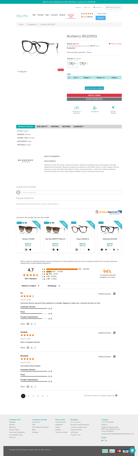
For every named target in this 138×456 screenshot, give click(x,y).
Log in (88, 7)
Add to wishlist (116, 44)
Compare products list (79, 427)
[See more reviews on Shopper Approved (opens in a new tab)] (35, 324)
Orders (57, 427)
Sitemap (35, 432)
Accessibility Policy (16, 435)
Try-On (19, 222)
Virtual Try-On (76, 435)
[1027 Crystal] (109, 249)
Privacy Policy (14, 429)
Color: (70, 59)
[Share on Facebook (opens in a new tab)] (28, 324)
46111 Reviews (33, 279)
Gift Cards (74, 432)
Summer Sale (71, 16)
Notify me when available (94, 88)
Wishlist (58, 429)
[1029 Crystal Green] (113, 249)
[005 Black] (88, 249)
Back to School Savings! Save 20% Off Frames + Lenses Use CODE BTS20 (69, 2)
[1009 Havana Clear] (105, 249)
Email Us (104, 424)
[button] (84, 47)
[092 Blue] (84, 249)
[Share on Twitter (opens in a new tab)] (31, 324)
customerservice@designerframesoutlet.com (117, 434)
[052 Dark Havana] (76, 249)
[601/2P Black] (57, 249)
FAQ (33, 424)
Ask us (89, 52)
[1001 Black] (101, 249)
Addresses (59, 424)
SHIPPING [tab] (55, 126)
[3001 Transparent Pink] (117, 249)
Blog (33, 429)
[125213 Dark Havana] (26, 249)
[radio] (69, 269)
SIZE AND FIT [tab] (42, 126)
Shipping (12, 422)
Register (78, 7)
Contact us (36, 422)
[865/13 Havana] (53, 249)
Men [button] (34, 15)
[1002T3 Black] (30, 249)
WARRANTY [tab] (78, 126)
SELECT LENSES (94, 95)
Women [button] (41, 15)
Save (61, 69)
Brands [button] (62, 15)
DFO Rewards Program (40, 427)
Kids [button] (47, 15)
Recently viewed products (80, 424)
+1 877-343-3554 (107, 422)
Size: (69, 74)
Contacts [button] (54, 15)
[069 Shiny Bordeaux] (80, 249)
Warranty (12, 427)
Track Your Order (61, 432)
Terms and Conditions (17, 432)
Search (100, 18)
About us (12, 437)
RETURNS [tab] (66, 126)
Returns (12, 424)
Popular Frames (76, 429)
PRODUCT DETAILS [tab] (25, 126)
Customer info (60, 422)
